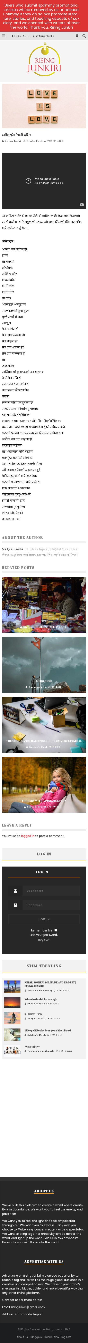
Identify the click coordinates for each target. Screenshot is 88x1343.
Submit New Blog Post (57, 1337)
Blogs (30, 140)
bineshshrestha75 (35, 626)
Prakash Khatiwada (41, 1051)
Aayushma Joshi (39, 686)
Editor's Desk (38, 746)
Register (44, 940)
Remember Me (41, 930)
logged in (27, 836)
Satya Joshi (13, 140)
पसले (44, 621)
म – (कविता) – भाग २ (34, 1014)
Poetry (40, 140)
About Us (22, 1337)
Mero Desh (44, 681)
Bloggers (36, 1337)
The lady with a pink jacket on (44, 801)
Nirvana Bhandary (40, 990)
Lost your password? (44, 935)
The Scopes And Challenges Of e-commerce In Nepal (44, 741)
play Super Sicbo (43, 35)
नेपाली (49, 140)
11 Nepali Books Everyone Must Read (48, 1030)
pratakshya (35, 1003)
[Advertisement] (44, 1118)
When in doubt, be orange (41, 999)
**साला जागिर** (32, 1046)
